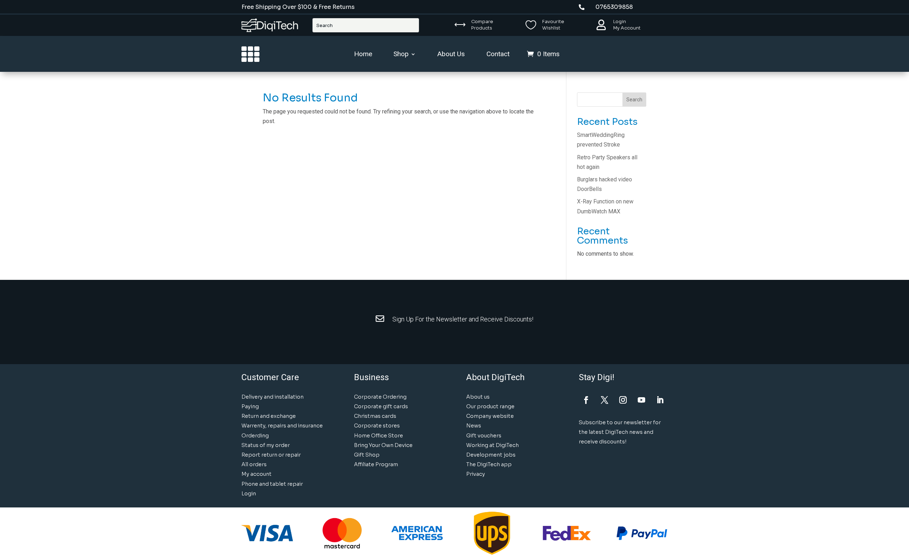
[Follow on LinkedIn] (660, 399)
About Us (451, 55)
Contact (498, 55)
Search (634, 99)
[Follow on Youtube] (641, 399)
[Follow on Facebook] (586, 399)
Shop (401, 55)
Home (363, 55)
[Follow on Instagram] (623, 399)
